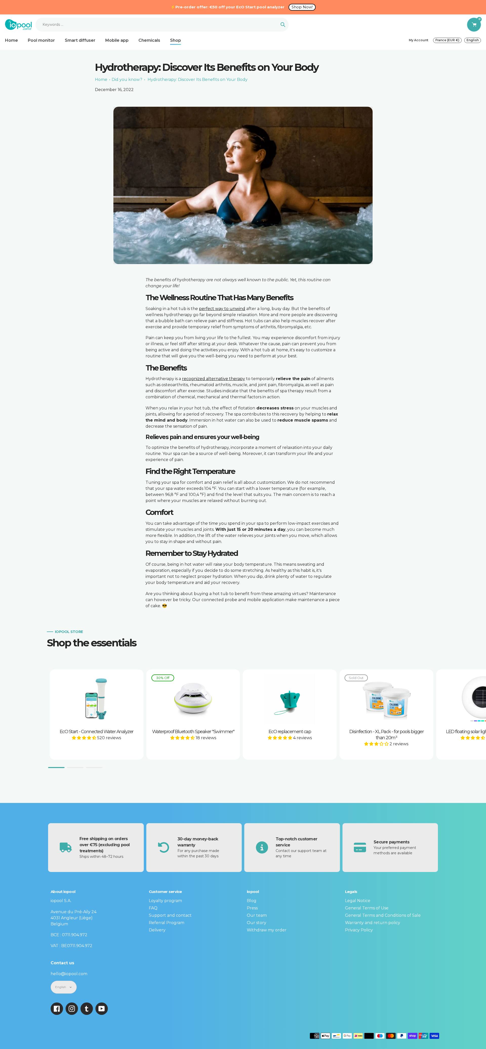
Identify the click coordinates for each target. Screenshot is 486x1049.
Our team (257, 915)
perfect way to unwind (222, 308)
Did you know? (127, 79)
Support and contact (170, 915)
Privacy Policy (359, 930)
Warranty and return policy (372, 922)
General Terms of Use (367, 908)
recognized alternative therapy (213, 378)
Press (252, 908)
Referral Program (166, 922)
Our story (256, 922)
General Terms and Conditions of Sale (383, 915)
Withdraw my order (267, 930)
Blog (251, 900)
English (473, 40)
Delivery (157, 930)
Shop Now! (302, 7)
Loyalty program (165, 900)
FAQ (153, 908)
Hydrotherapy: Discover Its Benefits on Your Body (198, 79)
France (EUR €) (447, 40)
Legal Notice (357, 900)
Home (101, 79)
